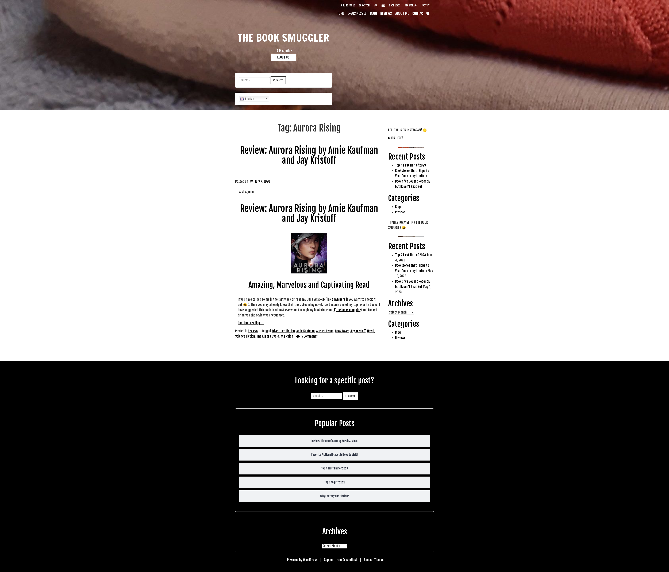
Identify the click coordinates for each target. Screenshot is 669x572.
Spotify (425, 5)
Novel (370, 331)
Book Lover (342, 331)
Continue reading (251, 323)
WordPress (310, 560)
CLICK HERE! (395, 138)
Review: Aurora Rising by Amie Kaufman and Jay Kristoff (309, 155)
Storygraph (411, 5)
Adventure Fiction (283, 331)
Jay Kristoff (358, 331)
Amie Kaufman (305, 331)
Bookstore (364, 5)
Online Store (348, 5)
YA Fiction (286, 336)
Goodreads (394, 5)
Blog (373, 13)
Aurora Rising (324, 331)
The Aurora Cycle (267, 336)
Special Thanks (373, 560)
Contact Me (420, 13)
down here (338, 299)
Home (340, 13)
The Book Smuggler (283, 37)
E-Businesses (357, 13)
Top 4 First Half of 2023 (410, 165)
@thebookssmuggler (346, 310)
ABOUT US (283, 57)
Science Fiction (245, 336)
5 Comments (309, 336)
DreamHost (350, 560)
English (249, 98)
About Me (402, 13)
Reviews (386, 13)
